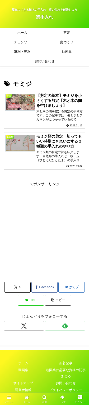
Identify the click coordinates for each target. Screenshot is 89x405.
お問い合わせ (66, 383)
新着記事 (65, 363)
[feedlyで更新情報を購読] (65, 325)
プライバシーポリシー (65, 390)
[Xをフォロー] (24, 325)
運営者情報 (23, 390)
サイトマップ (23, 383)
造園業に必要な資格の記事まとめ (66, 373)
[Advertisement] (44, 232)
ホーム (23, 363)
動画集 (23, 370)
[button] (58, 300)
